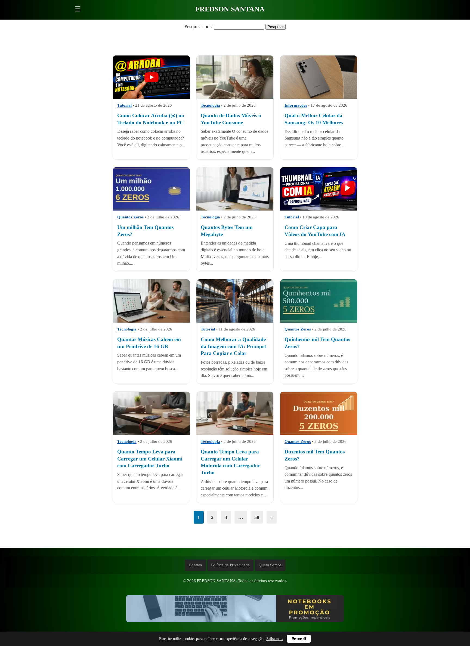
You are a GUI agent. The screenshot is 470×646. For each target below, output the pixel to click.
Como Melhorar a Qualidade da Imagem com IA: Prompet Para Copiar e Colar (233, 346)
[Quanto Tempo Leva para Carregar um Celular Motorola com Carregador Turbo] (234, 413)
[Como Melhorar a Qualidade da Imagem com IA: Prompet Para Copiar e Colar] (234, 301)
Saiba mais (274, 639)
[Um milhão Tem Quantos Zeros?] (151, 189)
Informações (296, 105)
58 (256, 517)
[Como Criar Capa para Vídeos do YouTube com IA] (318, 189)
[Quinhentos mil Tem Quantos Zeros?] (318, 301)
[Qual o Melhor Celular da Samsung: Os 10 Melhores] (318, 77)
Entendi (299, 639)
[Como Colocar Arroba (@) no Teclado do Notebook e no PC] (151, 77)
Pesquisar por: (198, 26)
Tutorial (124, 105)
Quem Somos (270, 565)
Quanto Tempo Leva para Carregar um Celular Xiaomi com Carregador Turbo (149, 458)
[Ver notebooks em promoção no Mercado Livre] (235, 610)
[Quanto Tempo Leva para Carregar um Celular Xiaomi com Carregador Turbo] (151, 413)
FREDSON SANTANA (230, 9)
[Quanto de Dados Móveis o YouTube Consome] (234, 77)
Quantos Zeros (130, 217)
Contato (195, 565)
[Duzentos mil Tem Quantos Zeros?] (318, 413)
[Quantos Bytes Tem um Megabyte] (234, 189)
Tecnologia (210, 105)
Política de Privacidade (230, 565)
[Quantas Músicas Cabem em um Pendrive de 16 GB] (151, 301)
